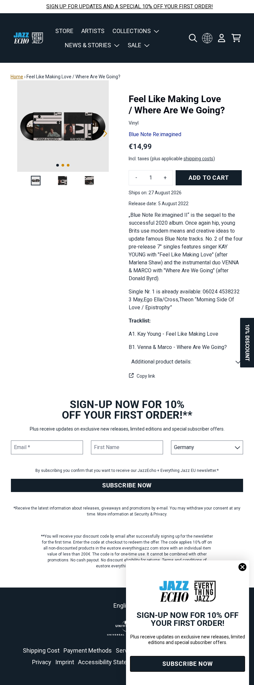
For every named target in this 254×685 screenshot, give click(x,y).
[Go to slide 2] (63, 165)
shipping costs (198, 158)
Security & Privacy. (150, 514)
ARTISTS (93, 30)
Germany (207, 38)
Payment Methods (88, 650)
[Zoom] (63, 126)
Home (17, 76)
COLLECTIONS (131, 30)
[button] (186, 361)
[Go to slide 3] (68, 165)
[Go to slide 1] (57, 165)
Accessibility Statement (109, 662)
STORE (64, 30)
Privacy (41, 662)
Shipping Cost (41, 650)
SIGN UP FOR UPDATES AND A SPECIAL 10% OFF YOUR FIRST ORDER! (129, 6)
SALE (134, 45)
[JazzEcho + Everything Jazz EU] (28, 38)
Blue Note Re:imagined (155, 134)
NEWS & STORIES (88, 45)
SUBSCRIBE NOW (127, 485)
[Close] (242, 567)
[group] (35, 180)
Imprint (64, 662)
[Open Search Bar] (192, 38)
